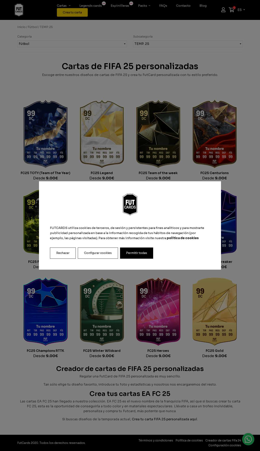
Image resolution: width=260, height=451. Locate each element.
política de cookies (183, 238)
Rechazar (62, 253)
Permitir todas (136, 253)
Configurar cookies (98, 253)
